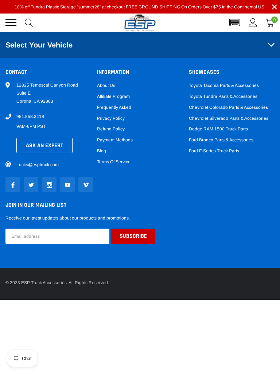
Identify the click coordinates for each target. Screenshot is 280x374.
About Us (106, 85)
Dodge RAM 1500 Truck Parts (218, 128)
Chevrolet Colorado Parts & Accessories (228, 107)
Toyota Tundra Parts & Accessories (223, 96)
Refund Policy (111, 128)
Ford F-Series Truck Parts (214, 150)
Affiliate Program (113, 96)
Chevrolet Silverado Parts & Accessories (228, 118)
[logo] (140, 23)
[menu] (10, 22)
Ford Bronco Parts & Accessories (221, 139)
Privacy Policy (111, 118)
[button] (234, 22)
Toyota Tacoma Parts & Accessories (224, 85)
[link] (12, 184)
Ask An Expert (44, 145)
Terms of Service (114, 161)
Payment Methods (115, 139)
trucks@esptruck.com (37, 164)
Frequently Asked (114, 107)
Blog (101, 150)
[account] (253, 22)
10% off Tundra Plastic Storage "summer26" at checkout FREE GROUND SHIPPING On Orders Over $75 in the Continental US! (140, 6)
